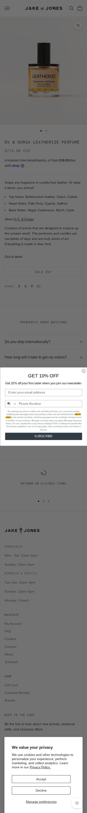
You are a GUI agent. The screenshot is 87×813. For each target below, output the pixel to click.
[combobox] (11, 403)
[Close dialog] (84, 371)
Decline (41, 790)
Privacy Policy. (40, 767)
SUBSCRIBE (43, 436)
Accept (41, 779)
